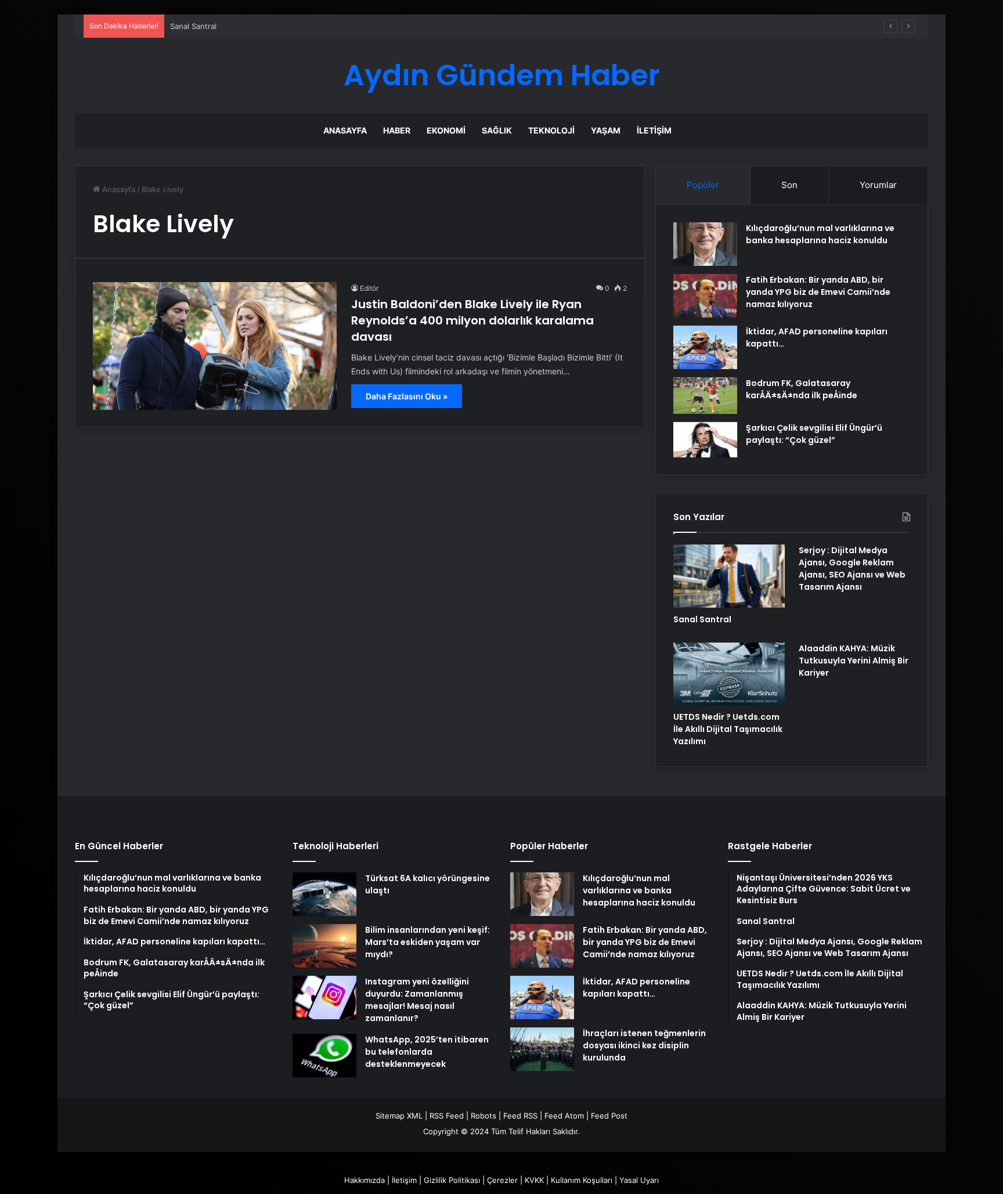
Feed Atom (564, 1115)
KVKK (534, 1180)
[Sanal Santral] (729, 575)
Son (789, 184)
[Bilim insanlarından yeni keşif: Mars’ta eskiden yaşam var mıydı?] (324, 946)
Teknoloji (551, 130)
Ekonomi (446, 130)
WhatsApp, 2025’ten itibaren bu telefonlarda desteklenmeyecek (427, 1052)
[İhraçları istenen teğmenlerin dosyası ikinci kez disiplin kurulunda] (542, 1049)
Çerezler (502, 1180)
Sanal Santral (702, 619)
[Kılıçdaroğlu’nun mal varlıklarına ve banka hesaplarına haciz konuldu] (705, 244)
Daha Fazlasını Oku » (407, 396)
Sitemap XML (399, 1115)
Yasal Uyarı (639, 1180)
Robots (483, 1115)
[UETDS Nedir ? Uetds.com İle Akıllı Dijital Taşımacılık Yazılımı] (729, 674)
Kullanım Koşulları (581, 1180)
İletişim (654, 130)
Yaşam (605, 130)
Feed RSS (520, 1115)
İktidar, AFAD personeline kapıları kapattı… (636, 988)
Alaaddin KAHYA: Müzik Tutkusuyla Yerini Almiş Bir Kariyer (853, 661)
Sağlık (497, 130)
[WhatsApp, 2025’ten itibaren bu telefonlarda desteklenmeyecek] (324, 1055)
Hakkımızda (364, 1180)
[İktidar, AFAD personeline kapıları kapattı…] (705, 347)
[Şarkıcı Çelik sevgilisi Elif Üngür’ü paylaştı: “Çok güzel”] (705, 440)
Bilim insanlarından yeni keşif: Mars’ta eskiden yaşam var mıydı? (427, 942)
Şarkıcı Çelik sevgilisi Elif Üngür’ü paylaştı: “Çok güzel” (814, 434)
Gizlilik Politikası (452, 1180)
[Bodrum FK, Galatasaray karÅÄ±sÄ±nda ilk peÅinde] (705, 395)
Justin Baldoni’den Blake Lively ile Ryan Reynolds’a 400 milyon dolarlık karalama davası (472, 320)
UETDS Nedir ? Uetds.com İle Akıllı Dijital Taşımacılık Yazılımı (727, 729)
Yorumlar (878, 184)
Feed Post (609, 1115)
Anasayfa (345, 130)
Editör (369, 288)
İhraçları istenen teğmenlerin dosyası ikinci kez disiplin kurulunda (644, 1045)
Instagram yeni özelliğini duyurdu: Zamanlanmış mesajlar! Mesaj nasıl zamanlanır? (417, 1000)
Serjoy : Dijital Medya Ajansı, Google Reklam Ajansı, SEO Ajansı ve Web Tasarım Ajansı (852, 568)
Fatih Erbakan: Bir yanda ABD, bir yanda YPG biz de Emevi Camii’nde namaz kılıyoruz (818, 292)
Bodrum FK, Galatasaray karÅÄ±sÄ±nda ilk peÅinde (801, 389)
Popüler (703, 184)
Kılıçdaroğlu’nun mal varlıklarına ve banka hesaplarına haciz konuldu (820, 234)
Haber (396, 130)
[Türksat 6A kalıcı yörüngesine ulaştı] (324, 894)
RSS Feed (447, 1115)
